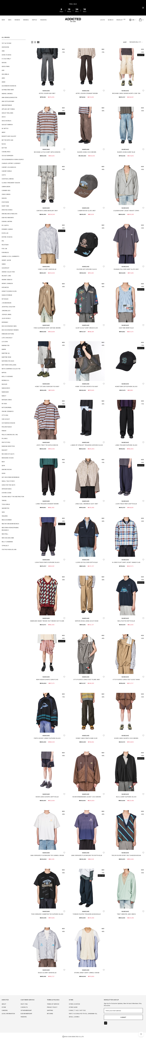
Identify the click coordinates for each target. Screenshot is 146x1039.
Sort (125, 42)
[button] (32, 42)
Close (143, 8)
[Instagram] (105, 1023)
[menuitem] (14, 43)
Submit (123, 1017)
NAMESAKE (46, 91)
